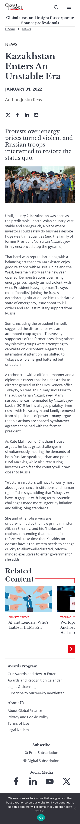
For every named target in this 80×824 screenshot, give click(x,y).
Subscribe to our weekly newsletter (36, 693)
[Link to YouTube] (50, 781)
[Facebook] (19, 115)
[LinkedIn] (28, 115)
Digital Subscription (43, 760)
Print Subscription (43, 752)
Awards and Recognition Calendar (35, 680)
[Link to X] (66, 781)
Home (10, 29)
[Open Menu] (68, 7)
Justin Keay (31, 99)
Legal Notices (18, 729)
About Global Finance (25, 710)
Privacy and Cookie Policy (28, 717)
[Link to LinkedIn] (33, 781)
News (26, 29)
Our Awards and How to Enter (32, 673)
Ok (41, 817)
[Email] (38, 115)
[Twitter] (10, 115)
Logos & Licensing (22, 686)
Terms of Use (18, 723)
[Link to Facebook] (16, 781)
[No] (75, 808)
